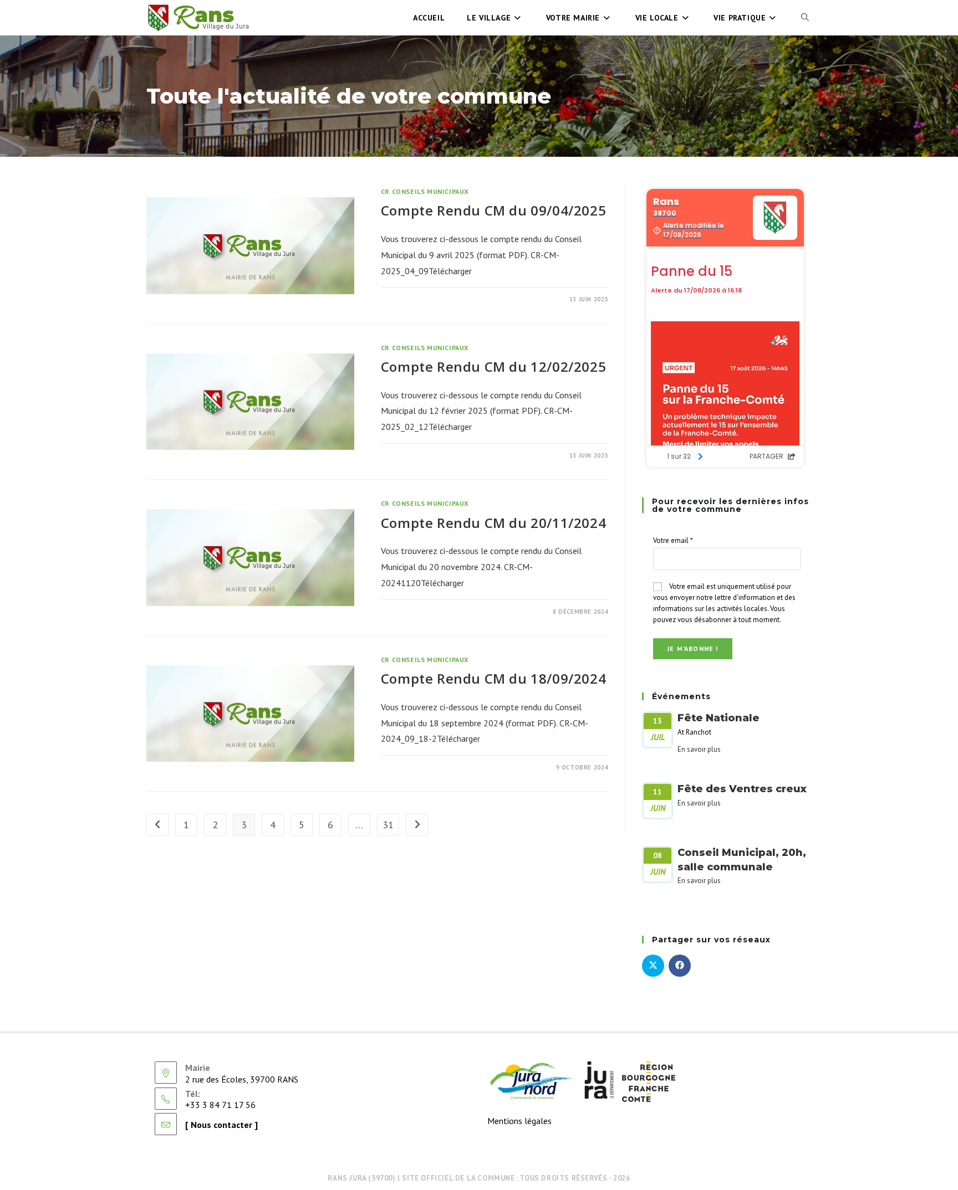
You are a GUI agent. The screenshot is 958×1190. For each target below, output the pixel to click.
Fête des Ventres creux (742, 789)
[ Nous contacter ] (221, 1124)
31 (388, 824)
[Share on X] (653, 966)
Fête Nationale (718, 718)
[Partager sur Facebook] (680, 966)
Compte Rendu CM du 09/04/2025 (493, 210)
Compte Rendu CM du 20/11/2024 (493, 523)
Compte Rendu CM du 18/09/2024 (493, 678)
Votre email (673, 540)
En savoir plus (699, 749)
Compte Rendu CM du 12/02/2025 (493, 366)
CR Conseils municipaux (425, 191)
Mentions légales (519, 1120)
